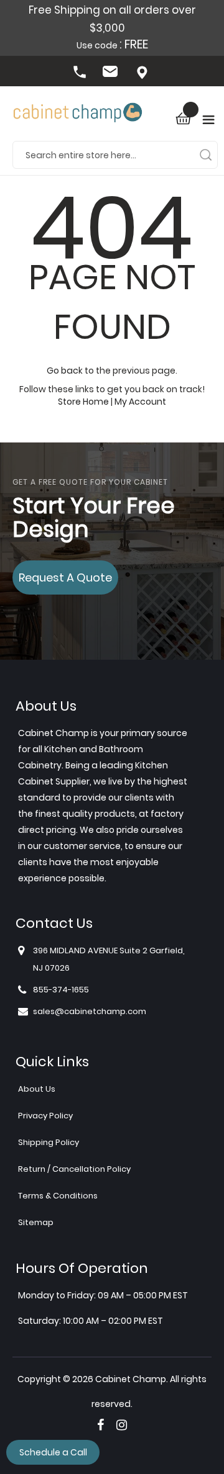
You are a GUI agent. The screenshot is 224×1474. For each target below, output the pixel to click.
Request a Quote (65, 577)
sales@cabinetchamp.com (112, 73)
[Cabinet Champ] (77, 113)
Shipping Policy (48, 1142)
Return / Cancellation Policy (74, 1169)
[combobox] (115, 155)
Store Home (83, 401)
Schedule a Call (53, 1452)
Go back (65, 370)
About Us (36, 1089)
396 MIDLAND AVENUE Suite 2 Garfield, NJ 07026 (143, 73)
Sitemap (36, 1222)
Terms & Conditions (58, 1196)
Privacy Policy (45, 1115)
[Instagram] (121, 1425)
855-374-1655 (81, 73)
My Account (140, 401)
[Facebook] (100, 1425)
